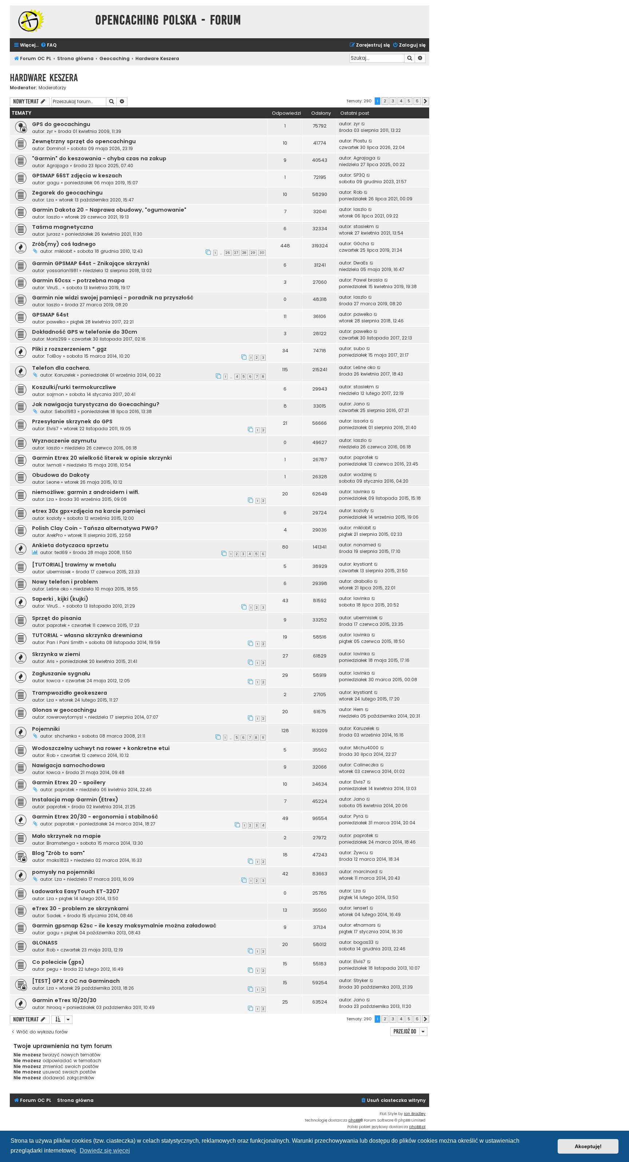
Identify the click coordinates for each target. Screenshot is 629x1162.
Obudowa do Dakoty (61, 475)
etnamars (364, 925)
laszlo (53, 217)
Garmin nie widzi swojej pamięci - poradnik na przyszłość (112, 297)
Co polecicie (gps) (58, 962)
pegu (52, 969)
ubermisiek (59, 572)
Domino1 (56, 148)
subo (359, 348)
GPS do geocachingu (61, 124)
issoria (360, 421)
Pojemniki (46, 729)
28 (244, 253)
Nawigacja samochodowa (68, 765)
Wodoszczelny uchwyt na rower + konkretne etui (101, 748)
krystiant (362, 564)
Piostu (360, 141)
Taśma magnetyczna (62, 227)
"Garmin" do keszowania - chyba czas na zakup (99, 158)
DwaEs (360, 263)
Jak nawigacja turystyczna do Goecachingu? (95, 404)
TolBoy (54, 356)
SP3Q (359, 175)
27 (236, 253)
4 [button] (401, 101)
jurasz (53, 234)
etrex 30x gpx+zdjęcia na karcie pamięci (88, 511)
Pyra (358, 816)
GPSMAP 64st (50, 314)
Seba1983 (65, 411)
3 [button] (393, 101)
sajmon (55, 394)
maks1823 (58, 860)
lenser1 (360, 908)
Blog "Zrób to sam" (58, 853)
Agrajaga (57, 165)
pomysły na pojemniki (63, 872)
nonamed (364, 545)
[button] (425, 101)
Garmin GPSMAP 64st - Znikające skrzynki (90, 263)
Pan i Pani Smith (65, 642)
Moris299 (57, 339)
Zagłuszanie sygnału (61, 673)
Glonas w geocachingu (64, 710)
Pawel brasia (368, 280)
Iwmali (54, 465)
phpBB (354, 1120)
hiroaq (54, 1007)
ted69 (61, 552)
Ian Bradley (415, 1113)
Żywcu (360, 852)
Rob (357, 192)
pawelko (56, 322)
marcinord (365, 871)
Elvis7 (53, 428)
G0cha (361, 243)
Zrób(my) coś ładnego (64, 244)
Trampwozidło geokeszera (69, 692)
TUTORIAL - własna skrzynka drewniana (87, 635)
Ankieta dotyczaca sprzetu (70, 545)
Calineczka (366, 765)
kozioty (54, 518)
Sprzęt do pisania (56, 618)
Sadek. (54, 915)
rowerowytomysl (65, 717)
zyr (50, 131)
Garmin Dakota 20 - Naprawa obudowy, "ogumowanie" (109, 209)
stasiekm (363, 226)
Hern (358, 709)
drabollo (362, 581)
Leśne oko (364, 367)
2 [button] (385, 101)
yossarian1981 (62, 270)
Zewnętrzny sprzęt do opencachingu (84, 141)
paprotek (363, 457)
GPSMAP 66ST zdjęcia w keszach (77, 175)
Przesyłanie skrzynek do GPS (72, 421)
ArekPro (55, 535)
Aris (51, 661)
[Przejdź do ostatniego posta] (363, 124)
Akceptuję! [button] (588, 1146)
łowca (53, 681)
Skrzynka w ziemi (56, 654)
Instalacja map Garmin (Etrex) (75, 799)
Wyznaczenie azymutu (64, 440)
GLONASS (45, 942)
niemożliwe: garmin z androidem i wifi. (85, 492)
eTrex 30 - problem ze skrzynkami (80, 908)
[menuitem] (48, 45)
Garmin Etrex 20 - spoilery (69, 782)
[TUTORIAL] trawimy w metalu (74, 564)
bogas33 (363, 942)
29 (253, 253)
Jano (359, 404)
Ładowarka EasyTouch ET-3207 (75, 891)
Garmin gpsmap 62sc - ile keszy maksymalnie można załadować (124, 925)
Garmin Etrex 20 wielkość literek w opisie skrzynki (102, 458)
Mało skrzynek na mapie (66, 836)
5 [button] (409, 101)
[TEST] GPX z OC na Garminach (76, 981)
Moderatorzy (52, 88)
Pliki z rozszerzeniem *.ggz (69, 349)
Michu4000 (366, 748)
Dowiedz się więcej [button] (105, 1150)
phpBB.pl (417, 1127)
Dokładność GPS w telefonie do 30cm (84, 331)
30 (262, 253)
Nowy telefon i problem (65, 581)
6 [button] (417, 101)
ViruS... (54, 287)
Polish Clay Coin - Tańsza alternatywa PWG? (95, 528)
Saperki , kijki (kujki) (60, 598)
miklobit (63, 251)
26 (228, 253)
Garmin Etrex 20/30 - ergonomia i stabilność (95, 816)
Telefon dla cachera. (61, 368)
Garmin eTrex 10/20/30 (64, 1000)
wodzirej (362, 474)
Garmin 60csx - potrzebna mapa (78, 280)
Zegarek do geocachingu (67, 192)
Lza (50, 200)
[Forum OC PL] (51, 20)
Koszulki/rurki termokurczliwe (74, 387)
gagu (53, 183)
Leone (53, 482)
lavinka (361, 491)
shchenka (66, 736)
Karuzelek (65, 375)
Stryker (360, 980)
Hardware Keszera (44, 77)
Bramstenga (61, 843)
